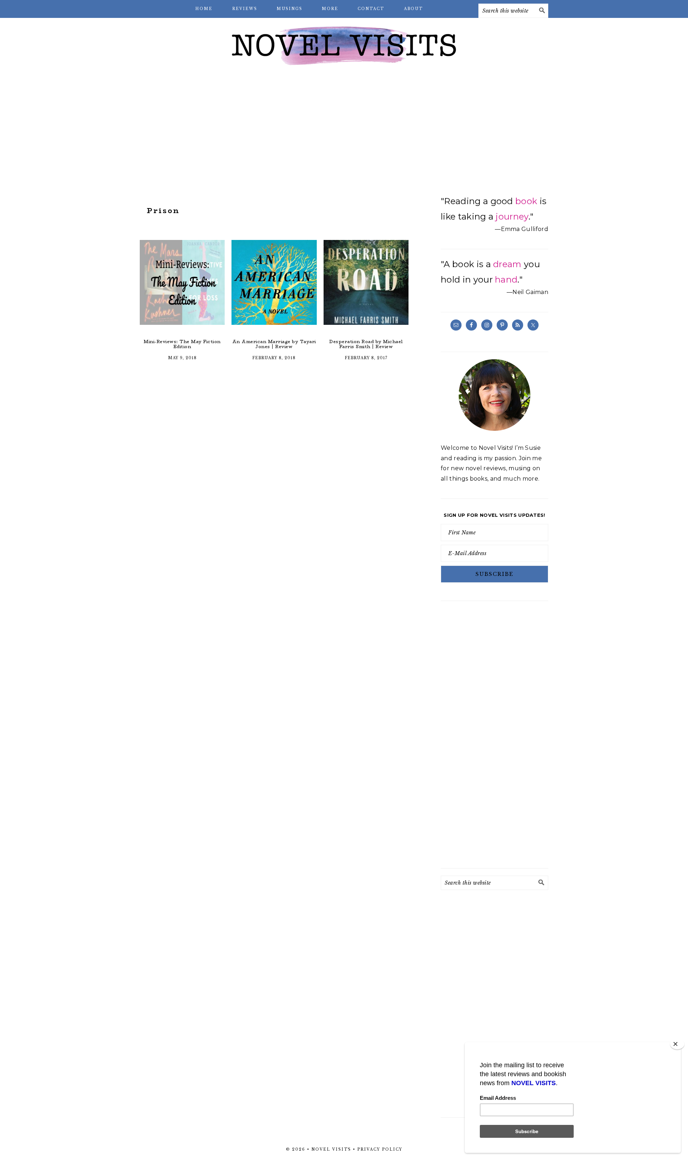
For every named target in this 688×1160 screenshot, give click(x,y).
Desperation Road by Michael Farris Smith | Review (366, 344)
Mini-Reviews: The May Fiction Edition (182, 344)
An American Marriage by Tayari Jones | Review (274, 344)
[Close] (677, 1044)
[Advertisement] (344, 129)
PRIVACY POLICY (379, 1149)
